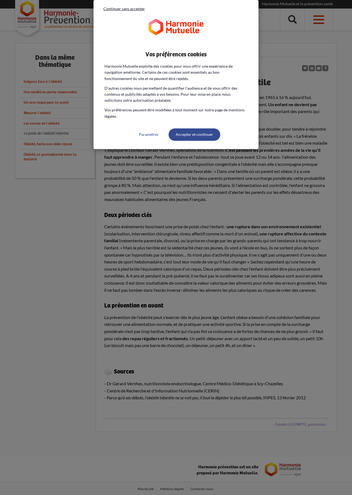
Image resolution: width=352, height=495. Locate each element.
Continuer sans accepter (124, 8)
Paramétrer (149, 134)
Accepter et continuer (194, 134)
